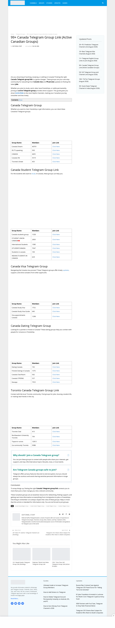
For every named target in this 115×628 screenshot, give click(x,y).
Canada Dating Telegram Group (21, 506)
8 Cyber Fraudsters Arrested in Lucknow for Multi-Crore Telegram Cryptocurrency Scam (90, 596)
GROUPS (41, 3)
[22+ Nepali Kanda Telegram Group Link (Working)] (22, 554)
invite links (19, 93)
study (34, 174)
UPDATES (57, 3)
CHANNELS (33, 3)
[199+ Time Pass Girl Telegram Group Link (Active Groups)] (61, 554)
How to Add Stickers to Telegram (54, 592)
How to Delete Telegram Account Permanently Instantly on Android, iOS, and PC (56, 599)
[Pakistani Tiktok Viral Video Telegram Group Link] (41, 554)
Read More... (15, 598)
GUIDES (65, 3)
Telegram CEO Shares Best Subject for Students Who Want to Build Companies (58, 533)
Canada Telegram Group (51, 506)
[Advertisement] (57, 19)
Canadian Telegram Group (63, 506)
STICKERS (49, 3)
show (20, 100)
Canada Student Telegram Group (37, 506)
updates (66, 270)
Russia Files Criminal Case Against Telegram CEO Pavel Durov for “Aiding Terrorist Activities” (89, 587)
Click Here (56, 146)
